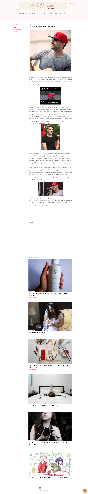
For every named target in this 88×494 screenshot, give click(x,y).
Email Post (34, 216)
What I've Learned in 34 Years (40, 332)
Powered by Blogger (45, 487)
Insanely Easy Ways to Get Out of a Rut (44, 405)
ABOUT (25, 18)
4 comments (34, 369)
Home (20, 18)
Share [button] (15, 24)
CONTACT (30, 18)
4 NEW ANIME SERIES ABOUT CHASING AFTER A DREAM (48, 477)
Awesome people (18, 29)
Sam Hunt (42, 84)
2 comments (34, 407)
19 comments (34, 297)
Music (15, 31)
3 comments (34, 334)
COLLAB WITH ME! (38, 18)
